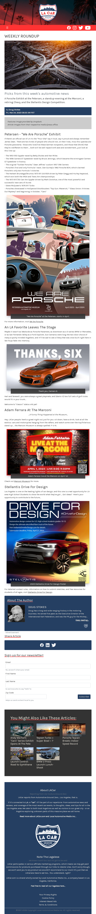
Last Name (10, 681)
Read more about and (47, 816)
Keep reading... (82, 620)
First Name (11, 673)
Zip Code (10, 692)
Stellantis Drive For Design (40, 592)
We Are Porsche (36, 321)
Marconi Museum (22, 481)
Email (8, 662)
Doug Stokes (37, 607)
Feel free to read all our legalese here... (48, 886)
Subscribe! (84, 696)
